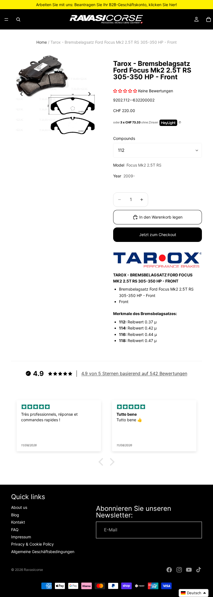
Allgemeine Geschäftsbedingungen (42, 551)
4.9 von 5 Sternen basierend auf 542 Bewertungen (134, 373)
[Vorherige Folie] (20, 95)
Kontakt (18, 522)
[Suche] (18, 19)
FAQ (15, 529)
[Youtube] (189, 569)
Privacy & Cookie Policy (32, 544)
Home (41, 42)
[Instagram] (179, 569)
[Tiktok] (198, 569)
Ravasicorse (33, 570)
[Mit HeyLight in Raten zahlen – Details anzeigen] (180, 122)
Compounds (124, 138)
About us (19, 507)
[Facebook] (169, 569)
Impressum (21, 536)
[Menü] (6, 19)
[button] (102, 462)
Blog (15, 514)
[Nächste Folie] (91, 95)
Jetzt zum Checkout (157, 234)
